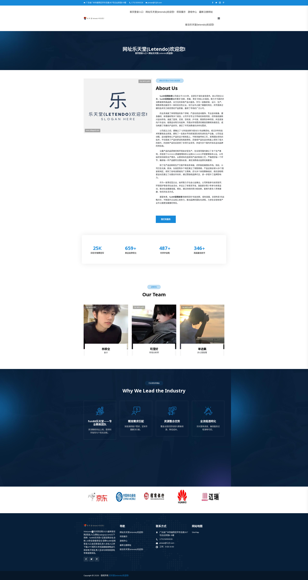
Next (229, 496)
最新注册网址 (206, 11)
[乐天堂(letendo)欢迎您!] (100, 18)
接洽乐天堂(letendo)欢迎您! (199, 24)
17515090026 (137, 2)
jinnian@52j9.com (155, 2)
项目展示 (181, 11)
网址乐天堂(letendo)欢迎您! (160, 11)
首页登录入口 (136, 11)
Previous (79, 496)
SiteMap (195, 532)
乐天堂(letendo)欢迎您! (119, 575)
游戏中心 (192, 11)
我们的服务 (166, 219)
